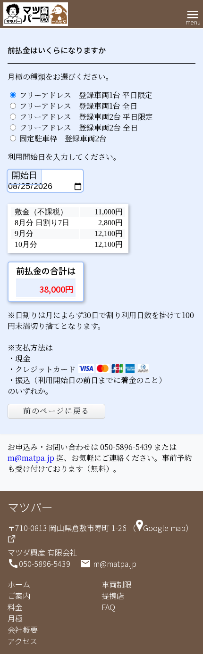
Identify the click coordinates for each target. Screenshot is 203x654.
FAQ (108, 607)
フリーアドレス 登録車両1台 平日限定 (85, 95)
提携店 (113, 595)
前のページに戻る (56, 410)
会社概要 (23, 629)
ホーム (19, 584)
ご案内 (19, 595)
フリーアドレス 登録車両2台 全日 (78, 127)
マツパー (30, 507)
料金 (15, 607)
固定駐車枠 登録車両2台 (63, 138)
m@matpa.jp (31, 457)
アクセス (22, 640)
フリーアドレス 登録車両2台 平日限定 (86, 116)
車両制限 (117, 584)
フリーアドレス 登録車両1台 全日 (78, 105)
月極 (15, 618)
